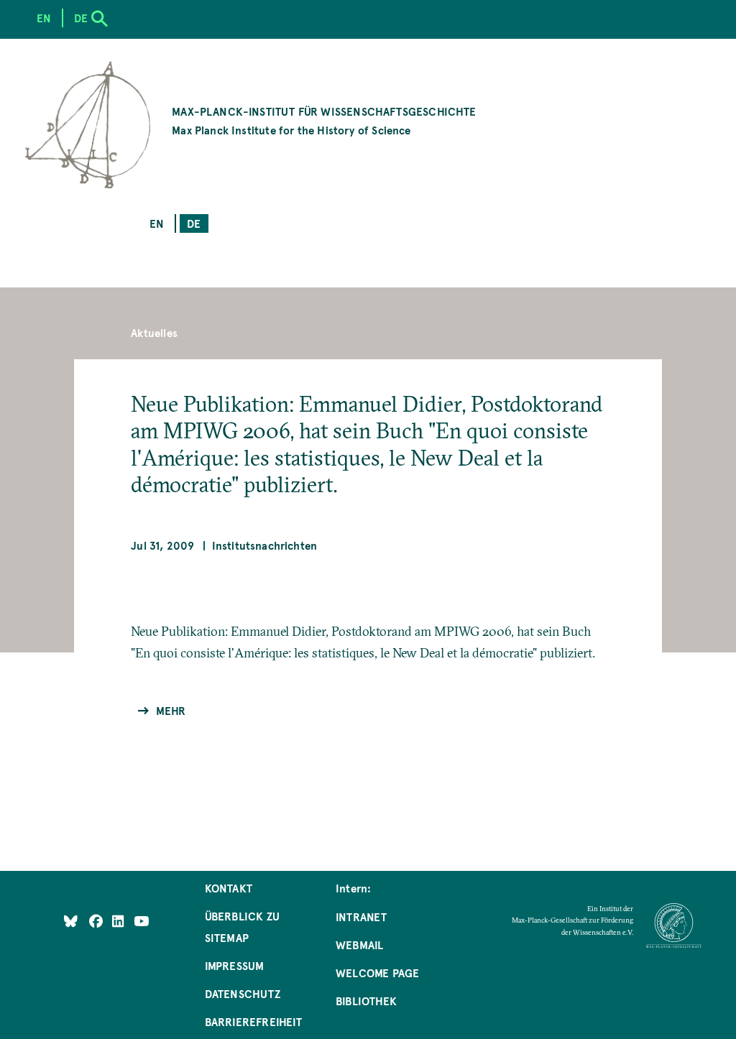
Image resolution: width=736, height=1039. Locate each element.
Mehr (170, 710)
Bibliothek (366, 1000)
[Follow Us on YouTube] (141, 920)
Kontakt (228, 887)
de (194, 223)
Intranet (361, 916)
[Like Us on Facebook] (97, 920)
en (157, 223)
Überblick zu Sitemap (242, 926)
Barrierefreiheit (254, 1021)
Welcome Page (377, 972)
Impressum (234, 965)
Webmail (359, 944)
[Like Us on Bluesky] (71, 920)
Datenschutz (242, 993)
